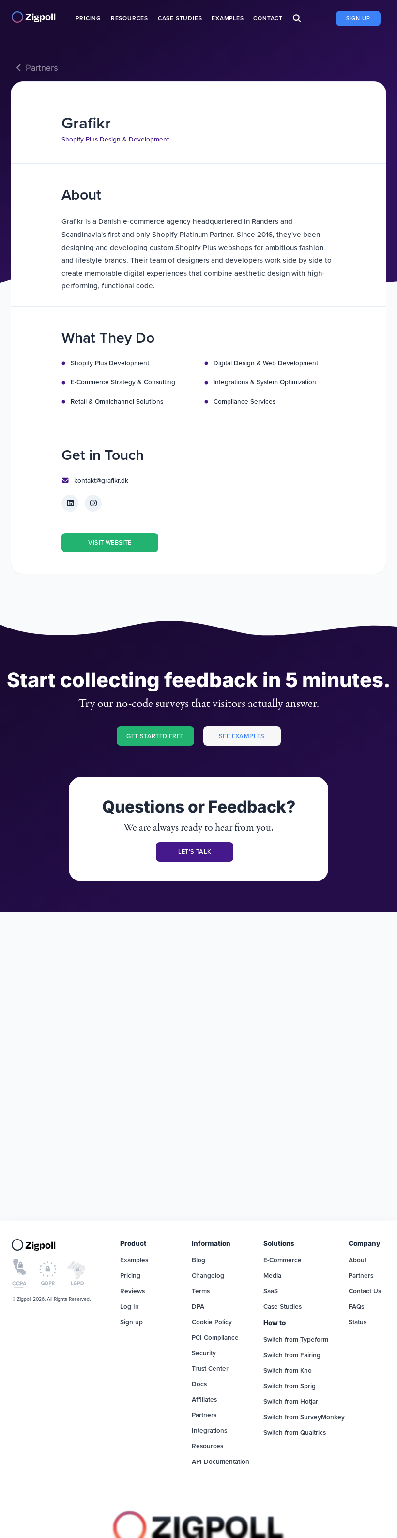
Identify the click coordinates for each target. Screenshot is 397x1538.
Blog (198, 1260)
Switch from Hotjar (290, 1401)
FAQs (356, 1306)
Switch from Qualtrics (294, 1432)
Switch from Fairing (292, 1355)
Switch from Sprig (289, 1386)
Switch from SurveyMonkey (304, 1417)
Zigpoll (40, 16)
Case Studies (180, 18)
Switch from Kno (287, 1370)
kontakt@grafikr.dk (101, 480)
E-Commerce (282, 1260)
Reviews (132, 1291)
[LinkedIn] (69, 503)
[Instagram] (93, 503)
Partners (42, 68)
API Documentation (220, 1461)
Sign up (358, 18)
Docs (199, 1384)
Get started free (154, 735)
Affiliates (204, 1399)
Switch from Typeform (295, 1339)
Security (204, 1353)
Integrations (209, 1430)
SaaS (270, 1291)
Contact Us (365, 1291)
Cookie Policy (212, 1322)
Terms (201, 1291)
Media (272, 1275)
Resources (129, 18)
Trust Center (210, 1368)
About (357, 1260)
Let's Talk (195, 851)
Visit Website (109, 542)
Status (357, 1322)
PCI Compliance (215, 1337)
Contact (268, 18)
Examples (228, 18)
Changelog (208, 1275)
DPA (198, 1306)
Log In (129, 1306)
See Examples (242, 735)
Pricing (88, 18)
